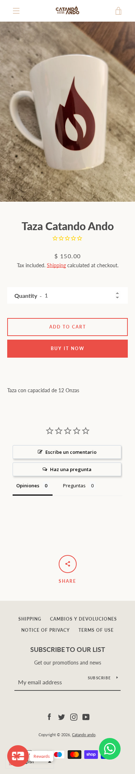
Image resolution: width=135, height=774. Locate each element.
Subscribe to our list (67, 649)
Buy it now (68, 348)
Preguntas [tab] (74, 485)
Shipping (56, 265)
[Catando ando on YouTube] (86, 716)
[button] (29, 762)
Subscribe (99, 678)
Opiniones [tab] (27, 485)
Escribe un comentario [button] (70, 452)
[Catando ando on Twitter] (61, 716)
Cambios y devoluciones (83, 619)
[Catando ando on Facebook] (49, 716)
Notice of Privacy (45, 630)
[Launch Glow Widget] (18, 756)
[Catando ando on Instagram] (73, 716)
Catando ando (83, 734)
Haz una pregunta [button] (70, 469)
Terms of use (96, 630)
